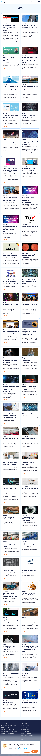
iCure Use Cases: (4, 723)
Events (25, 10)
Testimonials (16, 10)
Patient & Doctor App (5, 727)
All (12, 10)
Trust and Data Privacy (25, 725)
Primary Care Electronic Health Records (8, 725)
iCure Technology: (24, 723)
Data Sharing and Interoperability (27, 735)
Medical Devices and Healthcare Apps (8, 729)
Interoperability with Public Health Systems (9, 731)
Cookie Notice (26, 748)
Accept (34, 751)
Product (21, 10)
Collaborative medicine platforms (7, 733)
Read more (5, 42)
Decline (27, 751)
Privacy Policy (18, 748)
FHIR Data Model (24, 727)
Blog (28, 10)
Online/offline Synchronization (26, 731)
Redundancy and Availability (26, 733)
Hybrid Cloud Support (25, 729)
